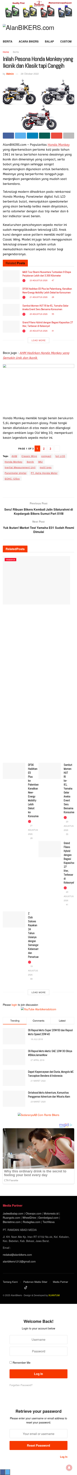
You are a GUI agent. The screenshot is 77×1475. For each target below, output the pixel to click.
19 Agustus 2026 (33, 970)
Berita (7, 41)
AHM (14, 456)
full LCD (60, 456)
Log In (63, 1456)
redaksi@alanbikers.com (17, 1254)
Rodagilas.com (31, 1222)
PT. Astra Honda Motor (44, 472)
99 (31, 978)
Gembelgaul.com (48, 1217)
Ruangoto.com (11, 1217)
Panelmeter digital (16, 472)
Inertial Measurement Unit (20, 467)
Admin (10, 73)
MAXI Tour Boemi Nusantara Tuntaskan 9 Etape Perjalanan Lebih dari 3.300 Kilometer (46, 273)
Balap (49, 41)
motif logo (46, 467)
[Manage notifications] (69, 1468)
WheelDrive (29, 1217)
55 (52, 313)
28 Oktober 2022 (30, 73)
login (14, 1005)
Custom (66, 41)
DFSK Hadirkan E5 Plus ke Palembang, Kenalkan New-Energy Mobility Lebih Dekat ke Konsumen (47, 290)
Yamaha (10, 559)
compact (46, 456)
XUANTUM (54, 1295)
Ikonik (30, 461)
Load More (39, 340)
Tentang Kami (10, 1282)
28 (52, 296)
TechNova (49, 1222)
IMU (40, 461)
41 (52, 330)
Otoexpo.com (33, 1213)
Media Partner (60, 1282)
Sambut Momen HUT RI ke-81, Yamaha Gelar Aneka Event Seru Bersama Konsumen (45, 307)
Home (6, 51)
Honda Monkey (59, 145)
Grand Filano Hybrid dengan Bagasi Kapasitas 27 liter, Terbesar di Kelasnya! (47, 324)
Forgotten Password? (21, 1385)
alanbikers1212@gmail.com (19, 1261)
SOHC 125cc (12, 478)
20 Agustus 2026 (38, 313)
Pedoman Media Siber (35, 1282)
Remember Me (21, 1362)
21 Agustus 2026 (38, 296)
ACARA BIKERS (28, 41)
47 (52, 280)
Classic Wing (29, 456)
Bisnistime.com (12, 1222)
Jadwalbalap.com (13, 1213)
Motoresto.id (51, 1213)
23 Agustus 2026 (38, 280)
